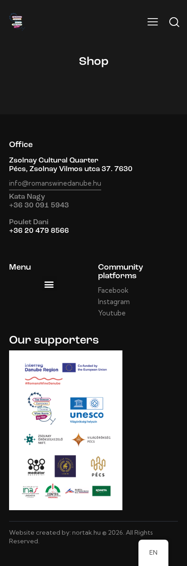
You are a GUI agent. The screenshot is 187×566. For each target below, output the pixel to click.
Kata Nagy (27, 197)
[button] (49, 283)
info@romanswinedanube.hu (55, 183)
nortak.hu (86, 532)
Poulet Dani (29, 222)
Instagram (114, 301)
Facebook (113, 290)
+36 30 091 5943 (39, 205)
